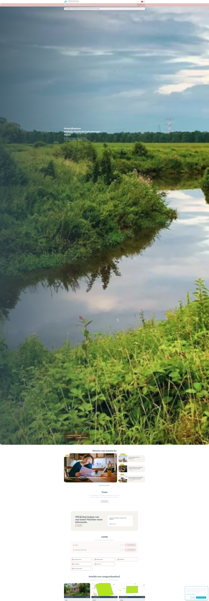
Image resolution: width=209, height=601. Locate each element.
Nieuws (65, 4)
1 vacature (78, 525)
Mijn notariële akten (78, 568)
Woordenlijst (76, 564)
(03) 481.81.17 (70, 437)
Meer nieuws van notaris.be (104, 485)
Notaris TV (99, 564)
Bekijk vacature (112, 523)
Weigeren (193, 597)
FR (144, 1)
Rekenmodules (100, 559)
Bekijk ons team (104, 501)
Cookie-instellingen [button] (190, 594)
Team (69, 4)
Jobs (72, 4)
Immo (75, 4)
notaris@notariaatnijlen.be (82, 437)
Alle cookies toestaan (201, 597)
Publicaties (121, 559)
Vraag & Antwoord (77, 559)
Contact (79, 4)
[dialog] (196, 593)
